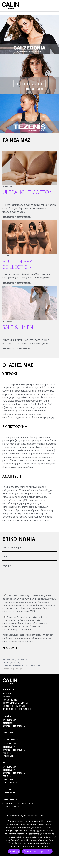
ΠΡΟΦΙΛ (6, 693)
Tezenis (7, 729)
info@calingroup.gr (12, 668)
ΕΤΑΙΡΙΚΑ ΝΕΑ (9, 782)
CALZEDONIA (9, 766)
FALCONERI (7, 321)
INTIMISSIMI (7, 186)
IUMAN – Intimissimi (14, 726)
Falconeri (8, 732)
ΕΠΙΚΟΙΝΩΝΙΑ (9, 792)
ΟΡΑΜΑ (6, 696)
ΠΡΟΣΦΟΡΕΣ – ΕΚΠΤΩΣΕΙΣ (16, 709)
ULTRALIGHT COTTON (27, 192)
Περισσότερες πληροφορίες (37, 851)
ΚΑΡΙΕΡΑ (6, 789)
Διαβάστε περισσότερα (16, 216)
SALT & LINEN (17, 327)
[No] (55, 836)
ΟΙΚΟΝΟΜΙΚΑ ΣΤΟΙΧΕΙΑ (15, 702)
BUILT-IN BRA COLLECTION (17, 264)
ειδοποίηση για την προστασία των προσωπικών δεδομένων (26, 597)
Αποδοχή (14, 851)
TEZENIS (5, 255)
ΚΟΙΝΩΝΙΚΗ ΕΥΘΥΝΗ (13, 706)
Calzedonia (9, 719)
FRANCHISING (9, 699)
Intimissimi (9, 723)
